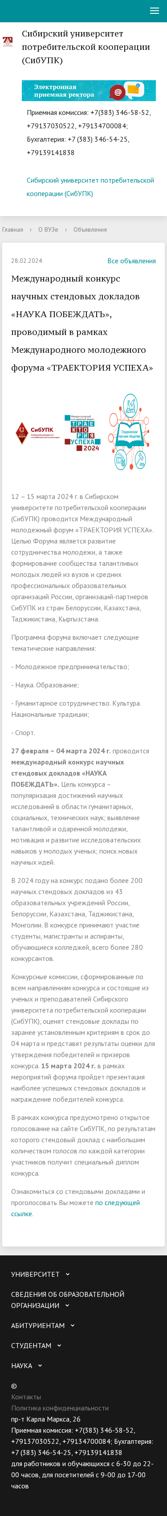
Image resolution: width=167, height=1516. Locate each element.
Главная (12, 229)
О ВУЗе (48, 229)
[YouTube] (35, 1497)
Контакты (26, 1396)
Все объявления (131, 260)
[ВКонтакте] (17, 1497)
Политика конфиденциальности (60, 1407)
